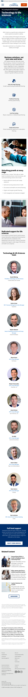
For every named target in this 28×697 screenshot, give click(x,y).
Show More (14, 596)
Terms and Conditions (5, 666)
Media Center (17, 658)
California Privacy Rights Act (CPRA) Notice (6, 671)
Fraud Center (17, 661)
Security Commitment (5, 665)
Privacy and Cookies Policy (6, 668)
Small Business (4, 654)
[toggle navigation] (2, 4)
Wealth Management (5, 658)
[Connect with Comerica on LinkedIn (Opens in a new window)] (16, 672)
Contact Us (17, 665)
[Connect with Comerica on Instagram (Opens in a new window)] (21, 672)
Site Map (16, 666)
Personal (3, 652)
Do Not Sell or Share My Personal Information (7, 674)
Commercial (4, 656)
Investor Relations (18, 656)
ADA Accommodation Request (20, 668)
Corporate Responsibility (19, 654)
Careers (16, 660)
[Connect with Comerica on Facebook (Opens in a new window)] (19, 672)
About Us (16, 652)
